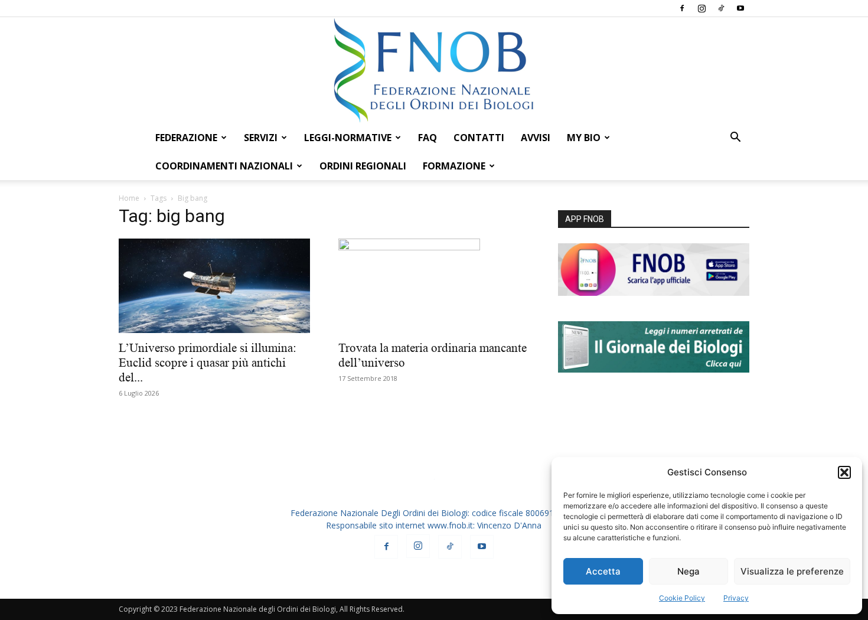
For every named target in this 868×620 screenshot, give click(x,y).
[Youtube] (740, 8)
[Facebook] (682, 8)
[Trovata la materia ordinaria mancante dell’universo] (434, 286)
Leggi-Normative (347, 137)
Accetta (603, 571)
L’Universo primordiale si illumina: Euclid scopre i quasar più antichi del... (207, 362)
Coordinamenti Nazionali (224, 165)
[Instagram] (701, 8)
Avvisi (535, 137)
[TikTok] (721, 8)
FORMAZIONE (454, 165)
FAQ (427, 137)
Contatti (478, 137)
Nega (688, 571)
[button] (844, 472)
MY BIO (584, 137)
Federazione (186, 137)
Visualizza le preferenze (792, 571)
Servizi (261, 137)
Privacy (736, 597)
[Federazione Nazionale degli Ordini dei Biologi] (434, 70)
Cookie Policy (682, 597)
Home (129, 198)
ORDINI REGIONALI (362, 165)
